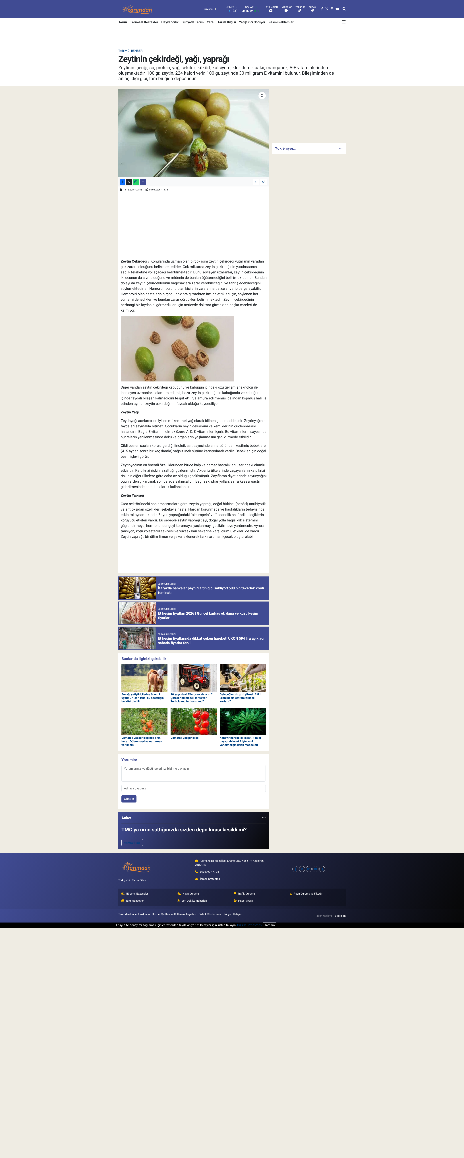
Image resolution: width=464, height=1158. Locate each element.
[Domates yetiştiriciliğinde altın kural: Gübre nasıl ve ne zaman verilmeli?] (144, 721)
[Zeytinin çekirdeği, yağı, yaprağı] (193, 133)
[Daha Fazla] (143, 182)
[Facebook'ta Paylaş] (122, 182)
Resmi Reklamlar (281, 22)
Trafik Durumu (246, 893)
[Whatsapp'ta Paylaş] (136, 182)
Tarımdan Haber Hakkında (134, 914)
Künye (227, 914)
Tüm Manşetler (135, 900)
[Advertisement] (309, 114)
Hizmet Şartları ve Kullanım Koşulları (174, 914)
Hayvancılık (170, 22)
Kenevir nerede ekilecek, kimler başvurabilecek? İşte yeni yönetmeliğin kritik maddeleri (240, 741)
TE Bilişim (339, 915)
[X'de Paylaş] (129, 182)
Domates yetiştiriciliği (184, 738)
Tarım (122, 22)
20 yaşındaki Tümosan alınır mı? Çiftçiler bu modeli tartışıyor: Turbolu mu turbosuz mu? (192, 698)
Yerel (210, 22)
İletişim (237, 914)
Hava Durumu (191, 893)
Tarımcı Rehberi (130, 50)
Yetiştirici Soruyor (252, 22)
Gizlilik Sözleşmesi (209, 914)
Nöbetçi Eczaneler (137, 893)
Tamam (269, 925)
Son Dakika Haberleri (194, 900)
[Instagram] (309, 869)
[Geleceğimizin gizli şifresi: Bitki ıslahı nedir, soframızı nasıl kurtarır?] (243, 678)
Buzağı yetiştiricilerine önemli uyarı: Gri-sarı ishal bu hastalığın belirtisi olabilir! (142, 698)
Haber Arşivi (245, 900)
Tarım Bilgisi (227, 22)
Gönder (129, 799)
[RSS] (322, 869)
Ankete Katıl (132, 842)
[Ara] (344, 9)
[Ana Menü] (344, 22)
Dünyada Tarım (193, 22)
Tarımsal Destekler (144, 22)
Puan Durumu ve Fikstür (308, 893)
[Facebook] (295, 869)
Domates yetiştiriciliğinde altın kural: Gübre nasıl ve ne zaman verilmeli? (141, 741)
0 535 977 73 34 (209, 871)
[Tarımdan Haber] (137, 9)
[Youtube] (315, 869)
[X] (302, 869)
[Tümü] (264, 818)
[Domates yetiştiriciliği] (194, 721)
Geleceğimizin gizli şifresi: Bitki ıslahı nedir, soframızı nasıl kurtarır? (240, 698)
